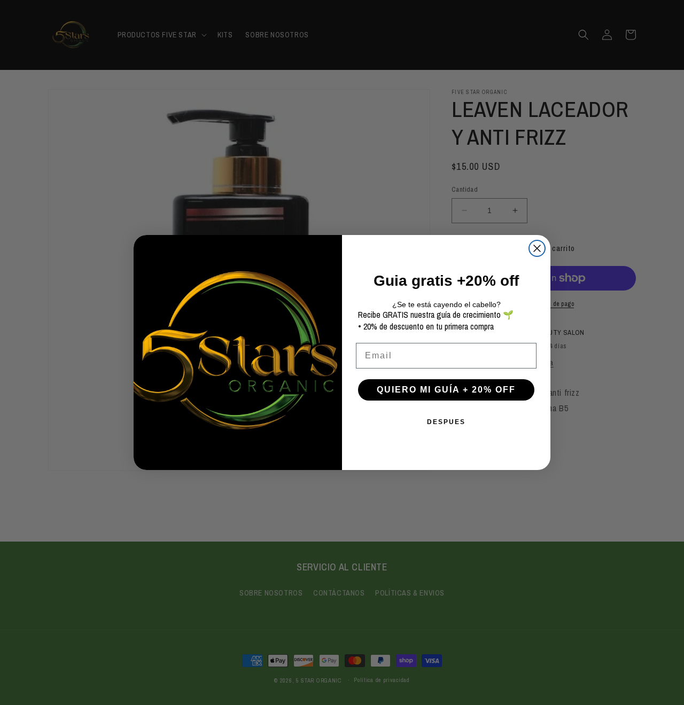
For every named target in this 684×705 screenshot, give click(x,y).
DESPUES (446, 422)
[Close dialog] (537, 248)
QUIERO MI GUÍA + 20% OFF (446, 389)
